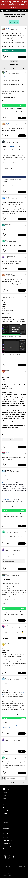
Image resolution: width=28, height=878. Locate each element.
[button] (26, 29)
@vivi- (3, 483)
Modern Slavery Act (6, 873)
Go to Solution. (10, 50)
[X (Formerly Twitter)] (9, 857)
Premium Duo (6, 843)
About (4, 795)
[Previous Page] (5, 68)
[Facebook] (13, 857)
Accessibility (10, 871)
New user (7, 28)
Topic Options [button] (14, 61)
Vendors (5, 819)
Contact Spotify (7, 834)
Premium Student (7, 849)
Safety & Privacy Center (10, 866)
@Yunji (5, 77)
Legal (4, 866)
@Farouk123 (11, 146)
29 (20, 68)
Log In (22, 10)
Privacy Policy (5, 869)
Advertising (6, 813)
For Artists (5, 807)
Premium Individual (7, 840)
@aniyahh (17, 146)
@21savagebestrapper (7, 499)
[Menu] (26, 10)
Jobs (4, 798)
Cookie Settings (12, 869)
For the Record (6, 801)
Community (7, 11)
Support (5, 825)
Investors (5, 816)
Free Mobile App (7, 831)
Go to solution (14, 22)
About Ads (5, 871)
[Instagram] (5, 857)
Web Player (6, 828)
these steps (17, 6)
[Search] (19, 10)
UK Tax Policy (13, 873)
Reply (22, 57)
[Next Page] (23, 68)
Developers (6, 810)
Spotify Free (6, 851)
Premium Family (7, 846)
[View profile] (3, 28)
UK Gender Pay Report (7, 875)
